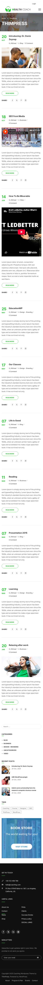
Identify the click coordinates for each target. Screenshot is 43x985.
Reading (13, 476)
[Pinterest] (21, 100)
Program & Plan (17, 980)
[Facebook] (12, 100)
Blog (21, 43)
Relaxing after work (18, 645)
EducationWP (15, 308)
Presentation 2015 (18, 533)
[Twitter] (17, 100)
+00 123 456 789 (12, 881)
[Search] (38, 726)
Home (4, 18)
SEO (30, 808)
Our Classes (15, 364)
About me (5, 907)
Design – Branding (11, 747)
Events (27, 980)
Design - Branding (26, 312)
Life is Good (15, 420)
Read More (10, 93)
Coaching (6, 808)
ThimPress (6, 812)
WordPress (16, 812)
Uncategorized (10, 750)
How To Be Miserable (19, 196)
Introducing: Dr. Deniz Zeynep (20, 38)
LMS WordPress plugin (19, 777)
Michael (13, 43)
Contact (35, 980)
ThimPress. (6, 977)
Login (34, 4)
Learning (13, 589)
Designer (23, 808)
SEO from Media (17, 116)
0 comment (29, 43)
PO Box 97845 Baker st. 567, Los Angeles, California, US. (21, 890)
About (7, 980)
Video (22, 200)
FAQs (23, 907)
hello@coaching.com (13, 885)
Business (23, 120)
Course (14, 808)
